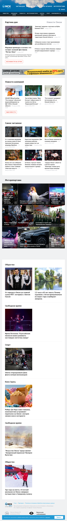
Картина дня (20, 6)
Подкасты (22, 13)
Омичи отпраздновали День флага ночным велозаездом (16, 373)
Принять (59, 517)
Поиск (63, 9)
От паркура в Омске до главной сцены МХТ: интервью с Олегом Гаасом (17, 294)
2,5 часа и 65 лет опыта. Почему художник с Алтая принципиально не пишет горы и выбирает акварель (48, 295)
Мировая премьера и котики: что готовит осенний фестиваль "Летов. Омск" (18, 49)
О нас (15, 503)
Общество (6, 13)
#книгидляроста (56, 13)
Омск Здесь (6, 6)
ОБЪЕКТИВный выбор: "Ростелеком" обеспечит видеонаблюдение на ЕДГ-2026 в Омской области (13, 102)
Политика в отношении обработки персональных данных (40, 503)
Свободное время (14, 14)
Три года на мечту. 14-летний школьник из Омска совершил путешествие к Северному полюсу (18, 492)
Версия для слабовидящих (41, 513)
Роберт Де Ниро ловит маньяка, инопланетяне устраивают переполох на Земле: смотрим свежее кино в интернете (17, 412)
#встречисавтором (32, 13)
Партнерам (21, 503)
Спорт (48, 13)
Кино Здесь (10, 381)
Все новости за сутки (14, 61)
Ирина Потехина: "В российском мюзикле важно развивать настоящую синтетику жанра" (17, 335)
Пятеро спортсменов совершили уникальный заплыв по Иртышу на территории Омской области (45, 35)
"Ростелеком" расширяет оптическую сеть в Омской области (53, 100)
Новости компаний (33, 6)
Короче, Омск (42, 14)
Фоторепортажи (59, 6)
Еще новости (11, 112)
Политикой (48, 517)
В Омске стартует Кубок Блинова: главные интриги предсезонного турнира (33, 164)
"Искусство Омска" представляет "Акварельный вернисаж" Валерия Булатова (18, 453)
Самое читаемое (46, 6)
